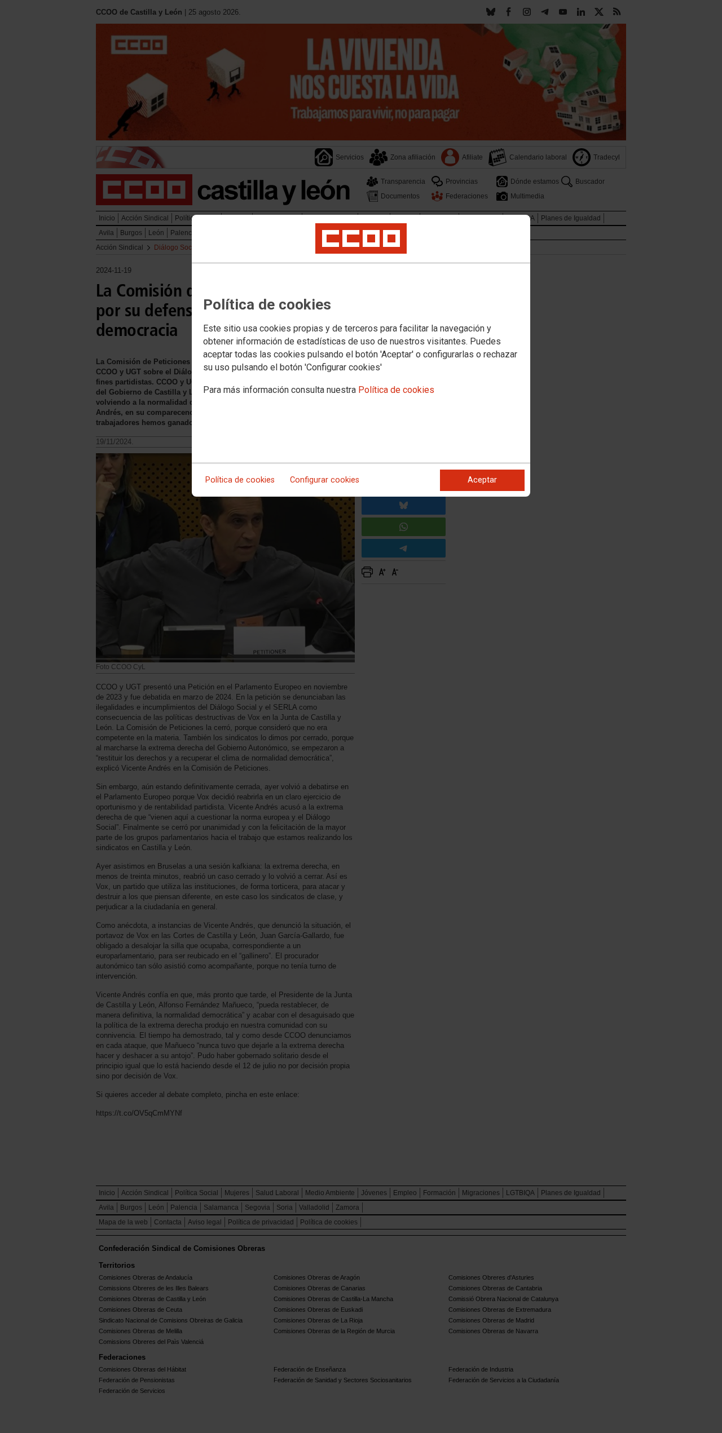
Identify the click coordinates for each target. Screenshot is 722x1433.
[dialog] (361, 356)
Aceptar (482, 480)
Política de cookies (396, 389)
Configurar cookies (324, 480)
